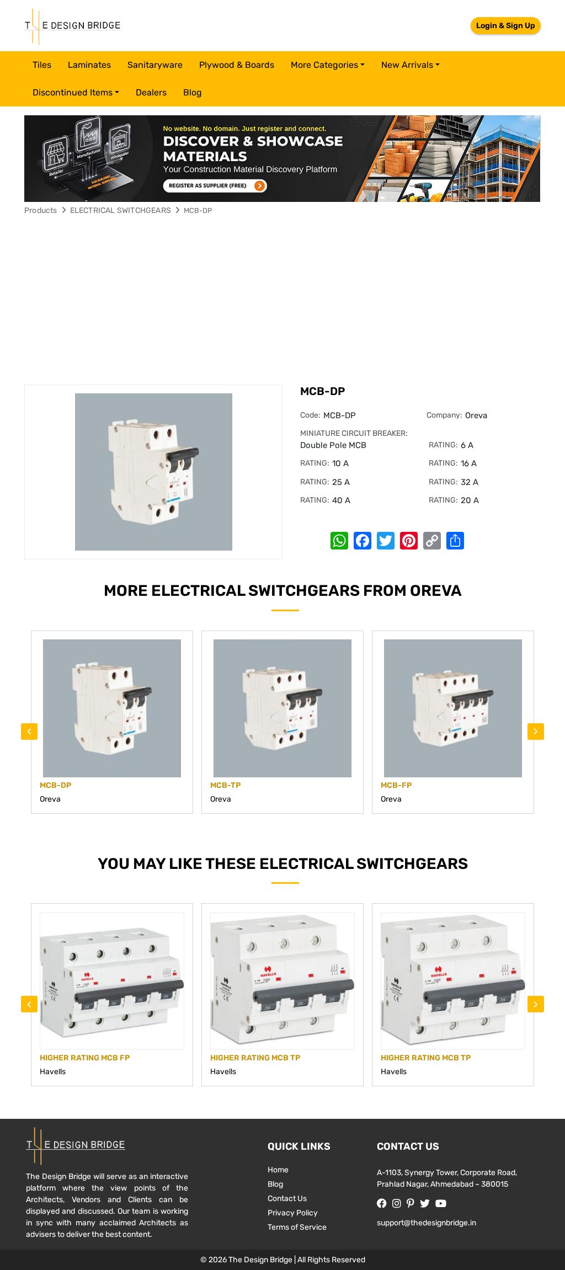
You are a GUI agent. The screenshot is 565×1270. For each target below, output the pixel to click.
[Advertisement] (282, 302)
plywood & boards (236, 65)
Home (278, 1170)
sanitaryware (155, 65)
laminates (89, 65)
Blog (192, 92)
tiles (42, 65)
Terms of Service (297, 1227)
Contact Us (287, 1198)
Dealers (151, 92)
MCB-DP (198, 210)
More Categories (324, 65)
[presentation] (29, 731)
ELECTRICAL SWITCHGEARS (120, 210)
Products (40, 210)
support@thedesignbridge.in (426, 1223)
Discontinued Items (73, 92)
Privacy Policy (293, 1213)
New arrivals (407, 65)
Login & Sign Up (505, 25)
